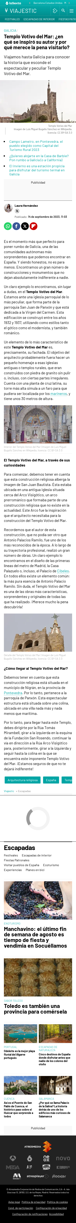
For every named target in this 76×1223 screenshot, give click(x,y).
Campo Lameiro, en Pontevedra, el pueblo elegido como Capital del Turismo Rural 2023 (36, 145)
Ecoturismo (51, 865)
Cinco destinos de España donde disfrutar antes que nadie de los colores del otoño (54, 1059)
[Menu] (71, 11)
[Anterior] (30, 3)
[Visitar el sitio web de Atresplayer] (38, 1176)
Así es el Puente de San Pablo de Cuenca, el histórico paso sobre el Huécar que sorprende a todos (18, 1109)
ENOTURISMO (12, 923)
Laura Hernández (26, 205)
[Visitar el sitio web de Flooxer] (59, 1176)
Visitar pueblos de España (21, 865)
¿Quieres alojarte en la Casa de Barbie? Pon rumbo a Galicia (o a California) (39, 158)
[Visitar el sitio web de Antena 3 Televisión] (13, 1158)
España (51, 780)
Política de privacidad (33, 1202)
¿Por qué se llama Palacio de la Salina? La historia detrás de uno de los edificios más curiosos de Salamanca (54, 1109)
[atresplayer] (55, 11)
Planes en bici (35, 870)
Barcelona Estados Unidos (48, 2)
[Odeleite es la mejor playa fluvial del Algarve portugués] (20, 1034)
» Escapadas (23, 791)
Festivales (12, 19)
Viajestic (9, 791)
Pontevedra (13, 693)
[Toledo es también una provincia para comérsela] (38, 977)
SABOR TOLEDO (13, 1000)
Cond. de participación (20, 1208)
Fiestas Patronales (16, 860)
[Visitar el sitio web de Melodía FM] (17, 1176)
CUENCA (9, 1098)
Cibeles (63, 571)
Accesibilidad (56, 1214)
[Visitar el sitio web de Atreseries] (29, 1167)
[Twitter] (17, 211)
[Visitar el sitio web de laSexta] (29, 1158)
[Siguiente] (69, 3)
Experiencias (13, 870)
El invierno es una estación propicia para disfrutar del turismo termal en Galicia (37, 170)
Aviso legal (14, 1202)
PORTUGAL (10, 1047)
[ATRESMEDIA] (38, 1146)
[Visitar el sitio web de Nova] (63, 1158)
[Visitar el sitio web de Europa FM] (63, 1167)
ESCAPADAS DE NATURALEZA (48, 1048)
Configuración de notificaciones (30, 1214)
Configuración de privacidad (51, 1208)
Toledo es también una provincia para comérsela (35, 1008)
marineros (58, 393)
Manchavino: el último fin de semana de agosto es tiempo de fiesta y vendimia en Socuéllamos (35, 937)
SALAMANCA (46, 1098)
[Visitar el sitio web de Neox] (46, 1158)
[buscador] (63, 11)
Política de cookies (57, 1202)
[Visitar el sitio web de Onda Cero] (46, 1167)
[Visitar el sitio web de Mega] (13, 1167)
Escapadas (19, 847)
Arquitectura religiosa (23, 780)
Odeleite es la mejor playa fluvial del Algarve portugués (19, 1054)
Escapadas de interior (39, 19)
